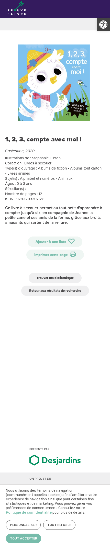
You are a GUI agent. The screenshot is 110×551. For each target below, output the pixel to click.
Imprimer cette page (51, 254)
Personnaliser (23, 525)
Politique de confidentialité (29, 512)
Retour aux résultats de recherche (55, 290)
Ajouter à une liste (51, 241)
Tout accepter (23, 538)
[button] (103, 24)
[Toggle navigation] (98, 9)
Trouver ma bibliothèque (55, 277)
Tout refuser (59, 525)
